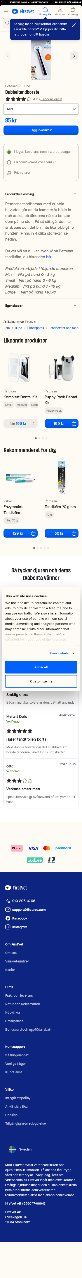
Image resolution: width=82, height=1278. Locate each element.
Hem (6, 328)
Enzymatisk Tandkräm (13, 509)
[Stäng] (74, 25)
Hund (26, 86)
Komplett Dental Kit (20, 397)
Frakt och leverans (19, 995)
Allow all (41, 667)
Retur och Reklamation (22, 1004)
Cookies (11, 1115)
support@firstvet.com (29, 909)
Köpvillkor (12, 1012)
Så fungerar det (17, 1055)
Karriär (10, 969)
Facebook (19, 918)
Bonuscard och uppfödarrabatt (28, 1029)
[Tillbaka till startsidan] (23, 11)
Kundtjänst (13, 1072)
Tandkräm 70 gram (60, 506)
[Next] (74, 55)
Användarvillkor (16, 1106)
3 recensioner (50, 99)
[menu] (6, 11)
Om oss (11, 952)
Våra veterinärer (17, 961)
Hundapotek (35, 328)
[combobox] (41, 109)
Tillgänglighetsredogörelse (25, 1123)
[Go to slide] (36, 438)
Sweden (25, 1149)
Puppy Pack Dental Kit (61, 400)
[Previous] (7, 55)
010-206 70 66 (23, 901)
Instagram (19, 927)
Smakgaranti (14, 1021)
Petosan (11, 86)
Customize (38, 681)
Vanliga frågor (15, 1063)
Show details (58, 653)
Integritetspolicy (17, 1098)
